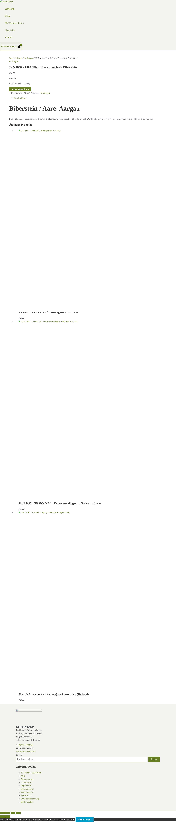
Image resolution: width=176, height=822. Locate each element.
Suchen (19, 755)
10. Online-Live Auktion (31, 772)
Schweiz (18, 58)
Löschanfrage (27, 789)
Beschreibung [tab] (20, 98)
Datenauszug (27, 779)
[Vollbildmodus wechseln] (7, 813)
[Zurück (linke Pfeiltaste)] (2, 816)
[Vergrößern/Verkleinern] (2, 813)
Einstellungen (84, 819)
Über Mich (10, 30)
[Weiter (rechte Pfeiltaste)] (7, 816)
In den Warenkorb (20, 89)
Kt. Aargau (28, 58)
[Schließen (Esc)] (18, 813)
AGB (23, 776)
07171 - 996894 (25, 745)
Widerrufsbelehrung (30, 798)
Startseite (9, 8)
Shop (7, 15)
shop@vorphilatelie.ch (26, 751)
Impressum (26, 785)
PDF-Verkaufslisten (14, 23)
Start (11, 58)
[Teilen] (13, 813)
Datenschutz (26, 782)
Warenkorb (26, 795)
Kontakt (8, 37)
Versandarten (27, 792)
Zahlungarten (27, 802)
